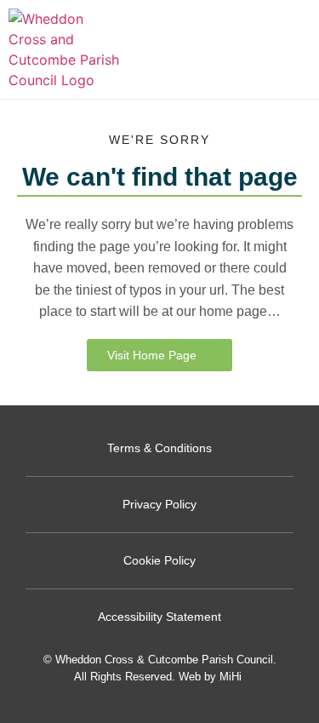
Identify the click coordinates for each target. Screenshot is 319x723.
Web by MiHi (210, 676)
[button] (301, 50)
